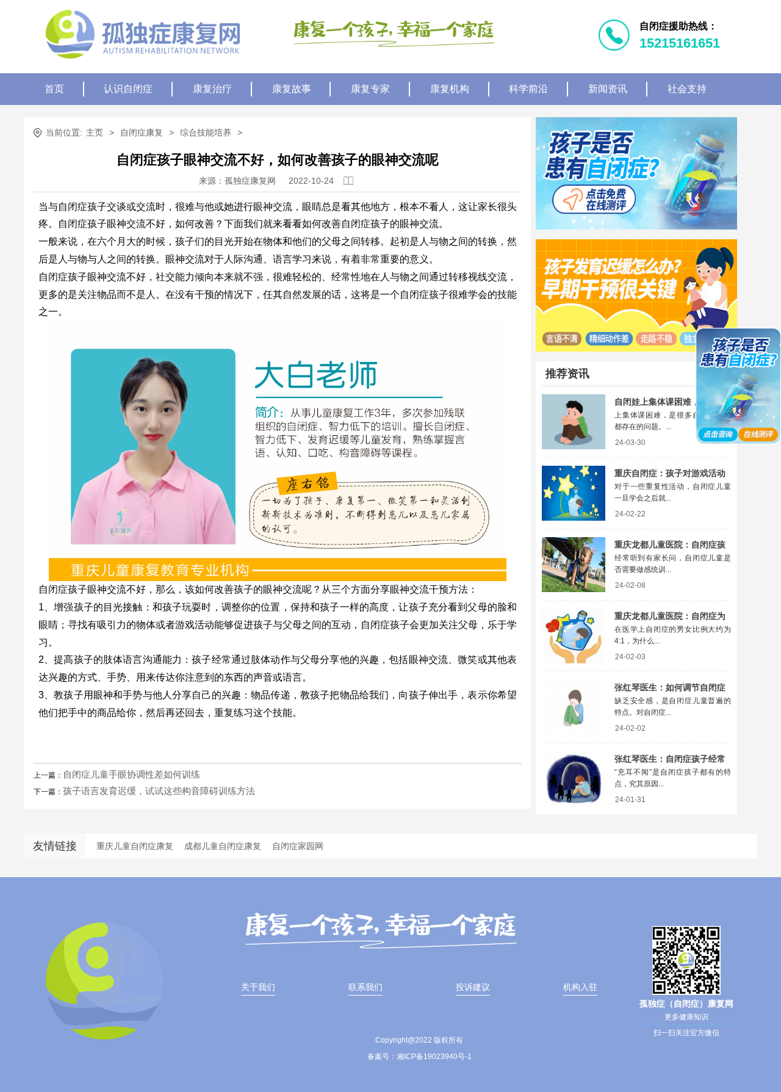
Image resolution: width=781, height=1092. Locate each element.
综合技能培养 (205, 132)
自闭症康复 (141, 132)
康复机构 (449, 89)
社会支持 (687, 89)
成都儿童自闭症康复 (222, 846)
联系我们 (365, 987)
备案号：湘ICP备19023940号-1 (419, 1056)
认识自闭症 (128, 89)
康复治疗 (212, 89)
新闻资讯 (607, 89)
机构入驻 (580, 987)
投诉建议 (473, 987)
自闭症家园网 (297, 846)
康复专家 (370, 89)
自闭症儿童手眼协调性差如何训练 (131, 774)
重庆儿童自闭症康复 (134, 846)
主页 (94, 132)
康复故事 (291, 89)
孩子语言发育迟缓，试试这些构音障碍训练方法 (159, 791)
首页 (54, 89)
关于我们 (258, 987)
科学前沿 (528, 89)
